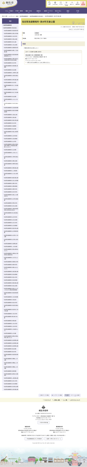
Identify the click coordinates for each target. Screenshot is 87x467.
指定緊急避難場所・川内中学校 (10, 326)
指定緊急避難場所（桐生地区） (36, 16)
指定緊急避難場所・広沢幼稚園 (10, 225)
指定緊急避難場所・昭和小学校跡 (11, 33)
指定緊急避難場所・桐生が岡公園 (11, 120)
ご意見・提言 (56, 400)
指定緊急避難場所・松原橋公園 (10, 243)
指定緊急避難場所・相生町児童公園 (11, 306)
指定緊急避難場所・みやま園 (10, 333)
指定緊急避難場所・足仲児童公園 (11, 389)
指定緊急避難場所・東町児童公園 (11, 79)
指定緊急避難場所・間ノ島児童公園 (11, 213)
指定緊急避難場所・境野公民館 (10, 160)
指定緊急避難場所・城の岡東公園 (11, 343)
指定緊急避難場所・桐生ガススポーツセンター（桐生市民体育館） (11, 289)
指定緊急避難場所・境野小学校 (10, 183)
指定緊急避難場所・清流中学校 (10, 89)
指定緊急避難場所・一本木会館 (10, 246)
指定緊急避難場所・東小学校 (10, 82)
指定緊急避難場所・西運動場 (10, 125)
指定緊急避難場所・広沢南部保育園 (11, 232)
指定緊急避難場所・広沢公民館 (10, 219)
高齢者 (39, 11)
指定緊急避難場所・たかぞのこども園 (11, 258)
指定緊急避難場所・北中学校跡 (10, 135)
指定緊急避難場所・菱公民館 (10, 348)
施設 (68, 11)
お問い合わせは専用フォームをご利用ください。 (38, 62)
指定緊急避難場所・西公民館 (10, 128)
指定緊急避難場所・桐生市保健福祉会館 (11, 111)
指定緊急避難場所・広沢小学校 (10, 222)
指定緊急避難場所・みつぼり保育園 (11, 174)
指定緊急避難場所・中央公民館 (10, 44)
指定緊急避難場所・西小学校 (10, 123)
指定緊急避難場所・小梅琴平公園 (11, 72)
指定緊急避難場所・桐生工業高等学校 (11, 132)
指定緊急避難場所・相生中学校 (10, 302)
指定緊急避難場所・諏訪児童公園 (11, 177)
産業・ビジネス (48, 11)
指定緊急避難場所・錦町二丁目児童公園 (11, 51)
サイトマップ (47, 400)
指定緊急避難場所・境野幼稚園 (10, 186)
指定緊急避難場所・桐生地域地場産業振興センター (11, 55)
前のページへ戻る (45, 395)
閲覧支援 (77, 4)
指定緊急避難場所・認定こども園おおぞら (11, 195)
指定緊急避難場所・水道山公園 (10, 114)
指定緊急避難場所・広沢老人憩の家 (11, 240)
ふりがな (61, 4)
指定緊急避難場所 (24, 16)
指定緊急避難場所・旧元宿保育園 (11, 107)
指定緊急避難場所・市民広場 (10, 299)
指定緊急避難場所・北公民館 (10, 149)
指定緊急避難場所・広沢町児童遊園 (11, 199)
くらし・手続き (9, 11)
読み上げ (72, 4)
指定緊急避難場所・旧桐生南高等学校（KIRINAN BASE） (11, 209)
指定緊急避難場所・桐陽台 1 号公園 (11, 359)
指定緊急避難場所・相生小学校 (10, 277)
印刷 (70, 29)
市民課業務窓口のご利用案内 (34, 438)
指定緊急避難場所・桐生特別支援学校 (11, 355)
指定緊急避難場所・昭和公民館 (10, 39)
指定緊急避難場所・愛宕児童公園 (11, 282)
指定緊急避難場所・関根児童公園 (11, 167)
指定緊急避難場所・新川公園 (10, 41)
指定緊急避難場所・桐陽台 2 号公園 (11, 363)
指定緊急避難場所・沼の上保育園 (11, 180)
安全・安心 (58, 11)
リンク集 (65, 400)
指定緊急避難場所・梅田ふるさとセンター (11, 268)
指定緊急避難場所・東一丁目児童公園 (11, 86)
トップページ (11, 16)
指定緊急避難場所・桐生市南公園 (11, 228)
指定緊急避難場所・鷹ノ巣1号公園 (11, 317)
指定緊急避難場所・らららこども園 (11, 100)
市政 (77, 11)
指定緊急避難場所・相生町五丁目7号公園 (11, 310)
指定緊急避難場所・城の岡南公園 (11, 345)
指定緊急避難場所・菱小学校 (10, 351)
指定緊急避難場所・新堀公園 (10, 320)
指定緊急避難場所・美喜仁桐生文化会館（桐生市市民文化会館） (11, 59)
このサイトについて (75, 400)
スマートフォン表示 (75, 395)
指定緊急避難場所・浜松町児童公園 (11, 76)
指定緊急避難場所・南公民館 (10, 69)
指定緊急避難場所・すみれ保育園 (11, 296)
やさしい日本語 (66, 5)
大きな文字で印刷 (78, 29)
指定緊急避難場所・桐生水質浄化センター (11, 250)
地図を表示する (31, 47)
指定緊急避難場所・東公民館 (10, 96)
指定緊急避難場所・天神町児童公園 (11, 157)
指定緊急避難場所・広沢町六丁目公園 (11, 236)
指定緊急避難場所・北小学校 (10, 141)
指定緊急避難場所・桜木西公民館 (11, 386)
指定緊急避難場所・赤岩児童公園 (11, 271)
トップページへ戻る (57, 395)
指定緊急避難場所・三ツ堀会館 (10, 170)
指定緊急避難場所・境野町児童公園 (11, 164)
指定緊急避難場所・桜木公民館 (10, 205)
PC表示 (67, 395)
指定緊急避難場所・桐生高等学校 (11, 30)
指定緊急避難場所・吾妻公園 (10, 117)
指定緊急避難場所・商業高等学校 (11, 47)
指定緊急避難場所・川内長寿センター (11, 330)
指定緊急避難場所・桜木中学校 (10, 191)
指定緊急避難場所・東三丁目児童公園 (11, 93)
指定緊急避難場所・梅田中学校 (10, 264)
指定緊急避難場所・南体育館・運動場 (11, 66)
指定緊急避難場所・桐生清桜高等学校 (11, 293)
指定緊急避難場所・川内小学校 (10, 323)
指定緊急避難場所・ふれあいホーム (11, 153)
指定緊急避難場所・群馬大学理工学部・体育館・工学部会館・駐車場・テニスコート (11, 145)
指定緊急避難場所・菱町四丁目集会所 (11, 374)
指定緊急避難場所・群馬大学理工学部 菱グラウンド (11, 337)
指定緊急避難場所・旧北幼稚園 (10, 138)
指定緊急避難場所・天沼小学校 (10, 313)
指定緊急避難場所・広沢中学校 (10, 216)
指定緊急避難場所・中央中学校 (10, 36)
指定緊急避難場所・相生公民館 (10, 285)
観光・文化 (29, 11)
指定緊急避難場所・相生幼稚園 (10, 274)
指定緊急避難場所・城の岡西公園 (11, 340)
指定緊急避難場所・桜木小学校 (10, 380)
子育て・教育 (19, 11)
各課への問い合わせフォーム (54, 438)
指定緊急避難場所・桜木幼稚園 (10, 383)
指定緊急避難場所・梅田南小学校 (11, 261)
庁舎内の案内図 (44, 422)
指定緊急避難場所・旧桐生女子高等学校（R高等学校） (11, 254)
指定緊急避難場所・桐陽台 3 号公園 (11, 367)
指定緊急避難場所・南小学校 (10, 62)
